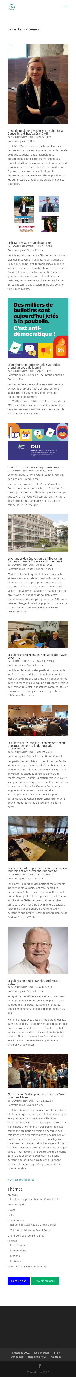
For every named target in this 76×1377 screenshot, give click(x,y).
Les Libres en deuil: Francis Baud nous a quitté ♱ (34, 982)
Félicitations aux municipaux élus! (30, 243)
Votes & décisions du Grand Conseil (31, 1230)
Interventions (18, 1250)
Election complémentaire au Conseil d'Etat (35, 1199)
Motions (15, 1255)
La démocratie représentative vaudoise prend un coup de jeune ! (34, 366)
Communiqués (16, 141)
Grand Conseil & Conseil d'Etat (26, 1235)
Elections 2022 (21, 1352)
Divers (30, 250)
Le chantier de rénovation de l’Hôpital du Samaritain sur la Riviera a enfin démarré (35, 560)
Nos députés (41, 1352)
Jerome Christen (23, 661)
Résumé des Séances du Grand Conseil (33, 1224)
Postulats (15, 1261)
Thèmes (12, 1240)
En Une (30, 141)
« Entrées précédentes (21, 1179)
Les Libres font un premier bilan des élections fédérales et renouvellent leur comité (38, 869)
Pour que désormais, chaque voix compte (35, 467)
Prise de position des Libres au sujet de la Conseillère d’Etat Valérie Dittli (35, 132)
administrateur (23, 137)
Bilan (57, 1352)
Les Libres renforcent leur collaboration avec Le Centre (37, 656)
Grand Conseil (44, 474)
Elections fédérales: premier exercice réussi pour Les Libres (36, 1096)
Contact (56, 1356)
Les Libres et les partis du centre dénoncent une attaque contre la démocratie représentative (37, 745)
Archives (13, 1194)
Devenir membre (45, 1280)
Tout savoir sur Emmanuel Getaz (27, 1266)
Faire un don (18, 1280)
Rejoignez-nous (37, 1356)
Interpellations (19, 1245)
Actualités (17, 1356)
